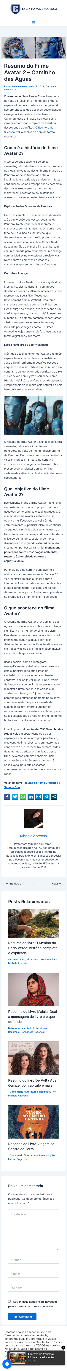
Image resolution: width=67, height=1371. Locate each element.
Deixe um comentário (20, 1028)
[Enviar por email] (38, 796)
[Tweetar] (15, 796)
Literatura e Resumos (39, 959)
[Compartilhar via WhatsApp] (23, 796)
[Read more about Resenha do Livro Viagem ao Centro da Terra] (33, 1121)
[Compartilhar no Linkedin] (31, 796)
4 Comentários (16, 959)
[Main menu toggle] (33, 22)
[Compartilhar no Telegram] (46, 796)
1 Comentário (15, 1091)
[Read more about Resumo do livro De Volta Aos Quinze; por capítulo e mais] (33, 1058)
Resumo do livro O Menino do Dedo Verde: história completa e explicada (33, 948)
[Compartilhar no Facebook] (7, 796)
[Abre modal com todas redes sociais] (54, 796)
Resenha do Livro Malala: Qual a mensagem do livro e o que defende (32, 1016)
